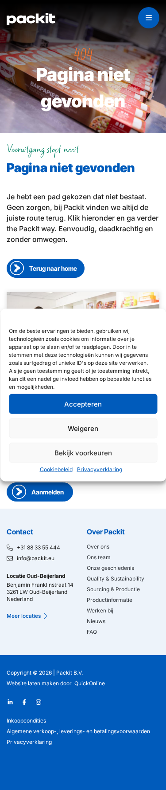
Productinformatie (109, 599)
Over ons (98, 546)
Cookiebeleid (56, 469)
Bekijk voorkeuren (83, 452)
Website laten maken (33, 683)
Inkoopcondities (26, 720)
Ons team (99, 557)
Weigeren (83, 428)
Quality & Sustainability (115, 578)
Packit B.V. (69, 672)
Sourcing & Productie (113, 589)
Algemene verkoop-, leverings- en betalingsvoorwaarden (78, 731)
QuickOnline (89, 683)
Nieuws (96, 621)
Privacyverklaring (99, 469)
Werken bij (100, 610)
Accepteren (83, 403)
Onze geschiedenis (110, 568)
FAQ (92, 631)
